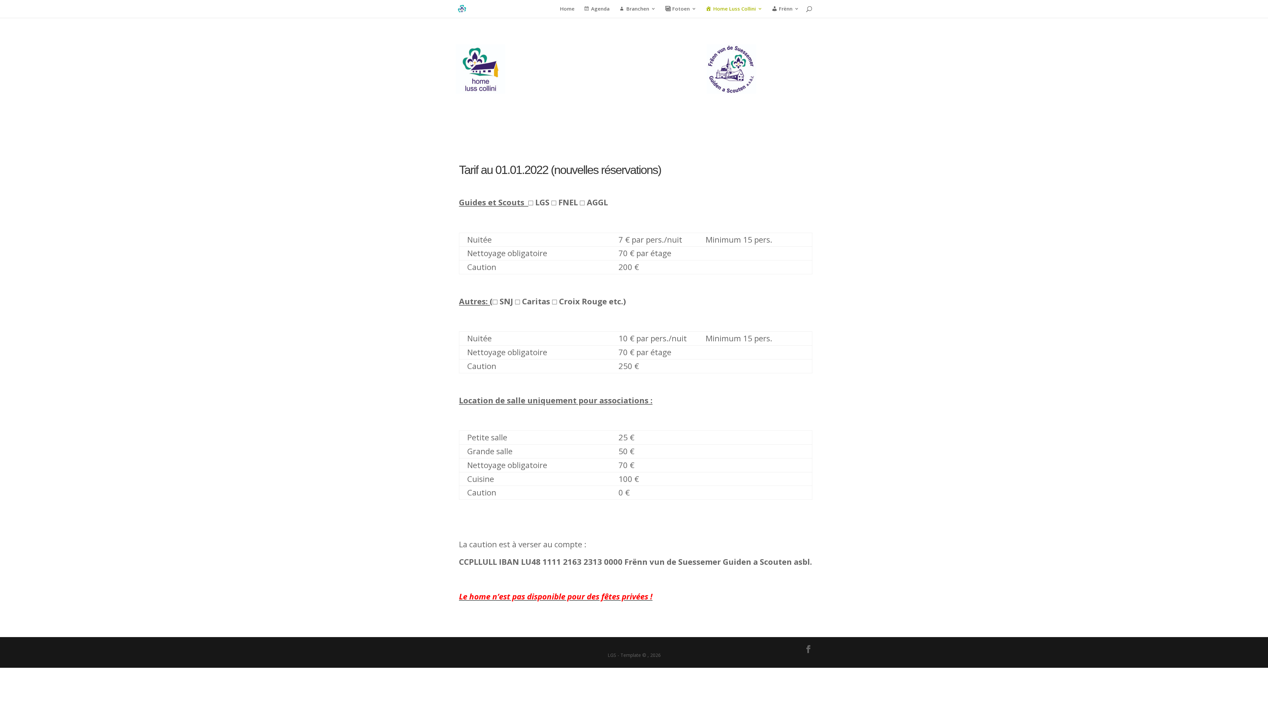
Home (567, 9)
